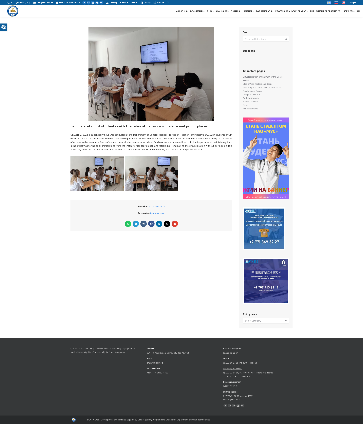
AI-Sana (160, 2)
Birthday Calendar (251, 98)
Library (147, 2)
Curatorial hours (157, 213)
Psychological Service (252, 91)
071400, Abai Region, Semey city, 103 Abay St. (168, 353)
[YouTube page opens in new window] (88, 3)
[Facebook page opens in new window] (84, 3)
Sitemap (113, 2)
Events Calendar (250, 101)
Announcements (250, 108)
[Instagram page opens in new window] (93, 3)
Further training (230, 391)
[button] (3, 27)
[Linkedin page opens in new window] (101, 3)
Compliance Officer (251, 94)
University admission (232, 368)
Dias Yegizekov (144, 419)
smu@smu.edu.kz (45, 2)
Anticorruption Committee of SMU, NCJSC (262, 87)
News (245, 105)
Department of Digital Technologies (193, 419)
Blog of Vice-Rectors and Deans (257, 84)
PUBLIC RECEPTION (128, 2)
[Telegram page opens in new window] (97, 3)
